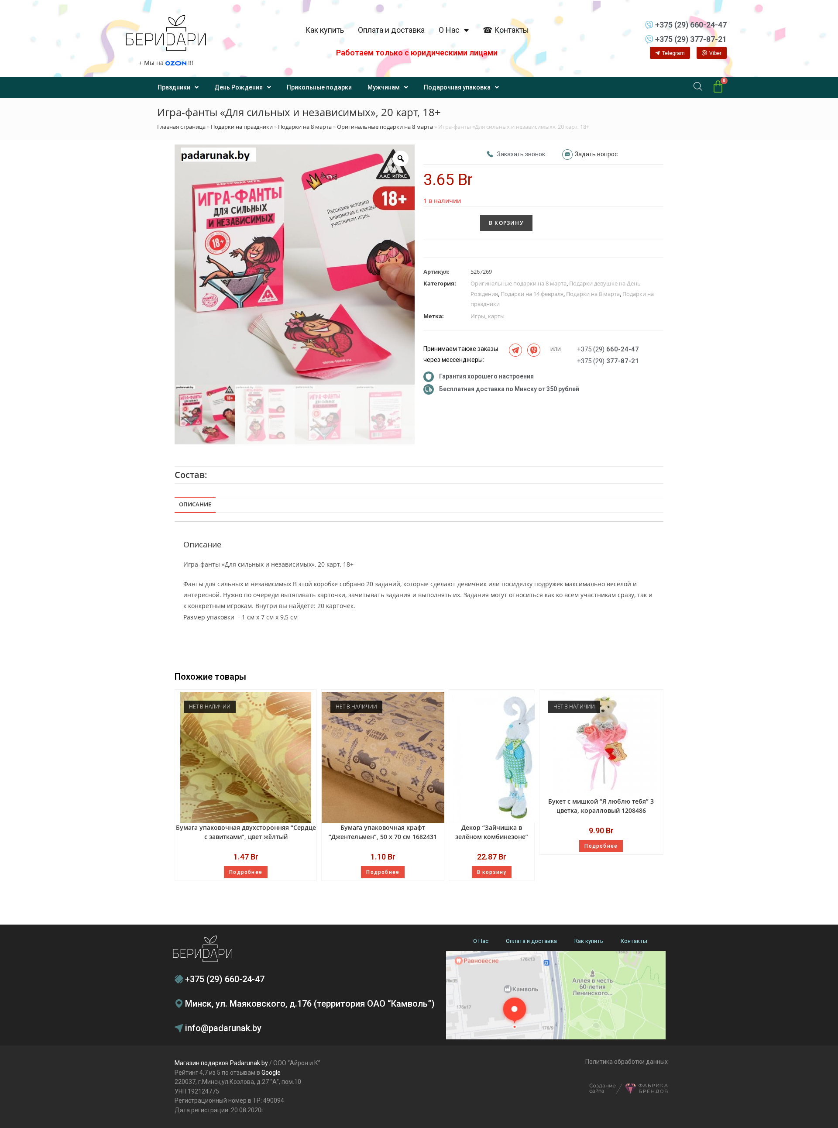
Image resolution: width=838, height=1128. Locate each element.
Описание (195, 504)
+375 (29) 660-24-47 (224, 979)
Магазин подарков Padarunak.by (221, 1062)
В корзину (506, 223)
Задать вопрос (596, 154)
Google (271, 1072)
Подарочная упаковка (457, 87)
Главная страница (181, 127)
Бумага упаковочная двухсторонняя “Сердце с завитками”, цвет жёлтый (246, 832)
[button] (670, 53)
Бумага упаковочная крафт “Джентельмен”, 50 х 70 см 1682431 (383, 832)
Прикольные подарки (319, 87)
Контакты (634, 941)
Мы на (166, 62)
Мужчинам (383, 87)
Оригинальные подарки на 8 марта (385, 127)
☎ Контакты (506, 29)
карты (496, 316)
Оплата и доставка (391, 29)
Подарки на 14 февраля (532, 294)
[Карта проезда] (556, 995)
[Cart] (718, 86)
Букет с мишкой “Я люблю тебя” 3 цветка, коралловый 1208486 (601, 806)
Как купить (324, 29)
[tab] (195, 504)
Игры (478, 316)
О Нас (449, 29)
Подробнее (245, 872)
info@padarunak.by (223, 1028)
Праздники (174, 87)
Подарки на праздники (242, 127)
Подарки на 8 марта (305, 127)
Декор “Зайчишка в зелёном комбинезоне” (491, 832)
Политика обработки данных (626, 1061)
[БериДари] (166, 33)
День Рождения (238, 87)
